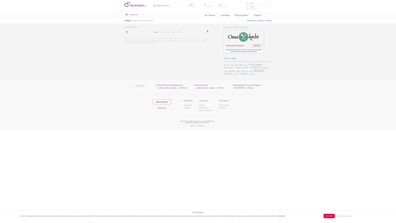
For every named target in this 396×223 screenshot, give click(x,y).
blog (232, 65)
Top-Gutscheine (224, 105)
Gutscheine (224, 101)
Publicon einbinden (205, 110)
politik (244, 71)
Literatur (260, 20)
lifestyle (255, 67)
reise (250, 71)
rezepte (228, 74)
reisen (259, 71)
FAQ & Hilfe (203, 101)
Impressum (193, 126)
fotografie (255, 64)
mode (226, 71)
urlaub (251, 74)
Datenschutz (201, 126)
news (238, 71)
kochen (245, 68)
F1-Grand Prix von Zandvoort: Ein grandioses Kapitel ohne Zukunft (169, 85)
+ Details (257, 45)
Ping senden (203, 108)
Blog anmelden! (242, 15)
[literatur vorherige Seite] (127, 32)
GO (269, 5)
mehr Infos (281, 216)
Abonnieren (139, 86)
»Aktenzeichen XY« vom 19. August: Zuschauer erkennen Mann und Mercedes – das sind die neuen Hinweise (247, 85)
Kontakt (201, 105)
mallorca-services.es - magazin (167, 88)
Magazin (257, 15)
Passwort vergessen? (251, 9)
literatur (265, 68)
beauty (226, 65)
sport (235, 74)
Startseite (251, 20)
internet (237, 68)
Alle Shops (222, 108)
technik (243, 74)
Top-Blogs (225, 15)
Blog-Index (162, 108)
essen (245, 65)
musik (232, 71)
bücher (238, 65)
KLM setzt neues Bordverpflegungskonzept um (206, 85)
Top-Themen (209, 15)
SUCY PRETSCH (239, 88)
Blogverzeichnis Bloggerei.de (135, 4)
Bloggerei (188, 101)
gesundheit (228, 68)
